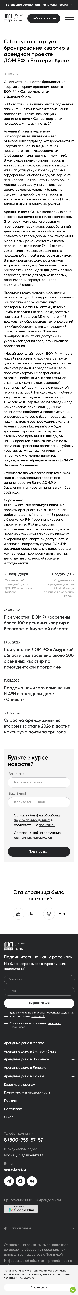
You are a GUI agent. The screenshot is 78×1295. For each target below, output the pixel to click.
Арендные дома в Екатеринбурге (30, 1051)
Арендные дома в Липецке (25, 1068)
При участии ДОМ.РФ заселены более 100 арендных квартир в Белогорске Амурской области (37, 623)
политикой (47, 825)
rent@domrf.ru (15, 1170)
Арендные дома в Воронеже (26, 1059)
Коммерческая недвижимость (27, 1092)
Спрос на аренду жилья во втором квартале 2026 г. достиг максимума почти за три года (37, 726)
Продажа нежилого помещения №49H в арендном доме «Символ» (37, 694)
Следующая (61, 574)
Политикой (54, 1254)
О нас (8, 1117)
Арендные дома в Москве (24, 1043)
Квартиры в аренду (19, 1085)
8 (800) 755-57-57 (23, 1140)
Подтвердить (39, 1287)
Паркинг (10, 1101)
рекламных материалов (33, 837)
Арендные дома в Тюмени (24, 1076)
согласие (60, 1271)
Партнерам (13, 1109)
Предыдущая (18, 574)
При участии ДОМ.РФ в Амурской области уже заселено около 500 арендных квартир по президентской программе (39, 658)
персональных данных (32, 820)
